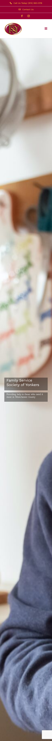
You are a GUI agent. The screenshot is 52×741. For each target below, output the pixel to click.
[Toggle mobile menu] (46, 28)
